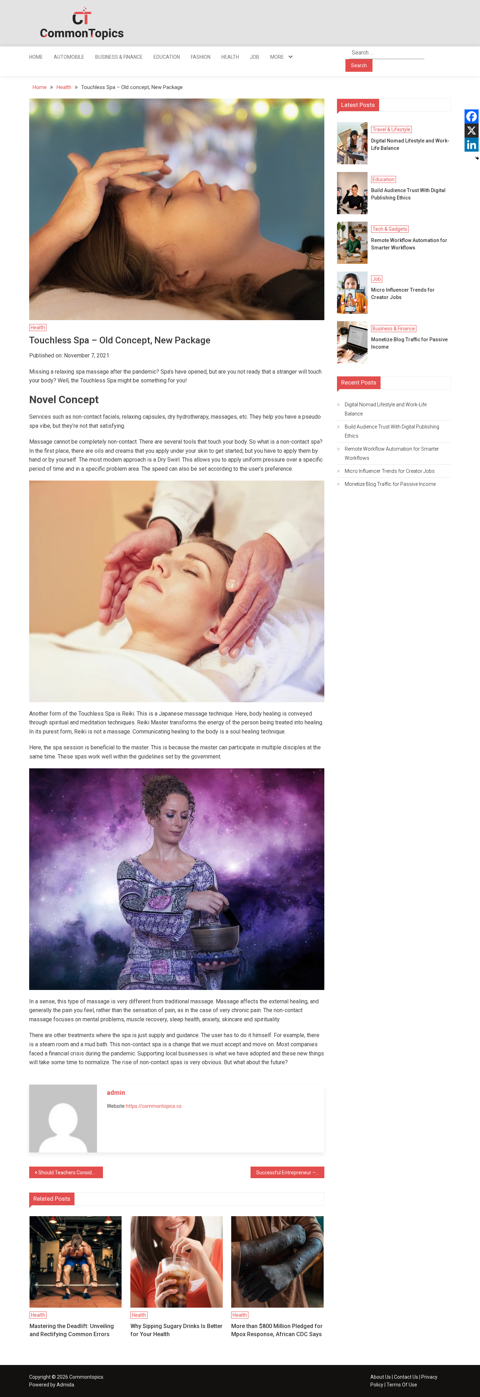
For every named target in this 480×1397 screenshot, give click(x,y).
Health (230, 57)
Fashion (200, 57)
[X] (472, 130)
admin (116, 1092)
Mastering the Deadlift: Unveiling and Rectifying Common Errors (72, 1330)
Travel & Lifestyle (391, 129)
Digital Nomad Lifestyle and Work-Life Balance (410, 144)
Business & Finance (119, 57)
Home (36, 57)
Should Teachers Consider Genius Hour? (70, 1172)
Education (167, 57)
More (277, 57)
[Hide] (477, 158)
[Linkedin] (472, 145)
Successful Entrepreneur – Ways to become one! (290, 1172)
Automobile (69, 57)
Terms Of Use (402, 1385)
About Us (380, 1377)
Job (254, 57)
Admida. (66, 1385)
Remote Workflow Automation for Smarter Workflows (409, 243)
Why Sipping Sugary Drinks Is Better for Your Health (176, 1330)
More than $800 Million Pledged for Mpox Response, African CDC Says (277, 1330)
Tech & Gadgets (389, 229)
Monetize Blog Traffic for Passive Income (409, 343)
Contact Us (406, 1377)
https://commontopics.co (154, 1106)
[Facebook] (472, 116)
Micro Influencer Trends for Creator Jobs (403, 293)
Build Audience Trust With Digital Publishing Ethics (408, 194)
